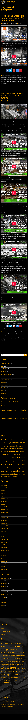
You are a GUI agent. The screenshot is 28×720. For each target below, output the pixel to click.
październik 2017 (5, 550)
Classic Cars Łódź (17, 439)
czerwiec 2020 (4, 517)
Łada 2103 (18, 474)
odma (18, 75)
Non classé (3, 377)
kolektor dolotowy (6, 75)
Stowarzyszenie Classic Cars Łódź (9, 401)
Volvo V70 (4, 457)
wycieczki (9, 461)
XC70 (20, 461)
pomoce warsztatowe (17, 448)
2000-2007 (8, 643)
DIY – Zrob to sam (5, 363)
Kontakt (3, 634)
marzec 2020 (4, 520)
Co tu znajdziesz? (5, 631)
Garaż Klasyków (5, 403)
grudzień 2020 (4, 509)
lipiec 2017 (3, 555)
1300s (3, 440)
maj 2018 (3, 536)
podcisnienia (4, 77)
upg (10, 79)
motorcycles (14, 446)
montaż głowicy (4, 333)
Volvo (2, 390)
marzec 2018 (4, 542)
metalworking (4, 368)
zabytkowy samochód (9, 471)
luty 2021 (3, 504)
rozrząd (18, 335)
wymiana (15, 461)
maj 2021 (3, 496)
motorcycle (5, 446)
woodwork (23, 457)
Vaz (15, 454)
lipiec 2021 (3, 493)
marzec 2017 (4, 563)
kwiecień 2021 (4, 498)
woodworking (4, 393)
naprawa (21, 446)
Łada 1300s (9, 474)
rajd (24, 448)
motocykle (3, 371)
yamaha (12, 464)
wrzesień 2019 (4, 523)
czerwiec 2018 (4, 534)
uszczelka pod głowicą (16, 79)
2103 (11, 440)
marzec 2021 (4, 501)
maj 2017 (3, 558)
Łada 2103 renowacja (13, 476)
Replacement (14, 451)
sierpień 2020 (4, 512)
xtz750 (7, 464)
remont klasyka (4, 385)
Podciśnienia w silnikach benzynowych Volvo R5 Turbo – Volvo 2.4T (13, 18)
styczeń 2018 (4, 547)
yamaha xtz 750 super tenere (8, 468)
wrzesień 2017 (4, 553)
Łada (2, 366)
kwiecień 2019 (4, 528)
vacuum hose (8, 81)
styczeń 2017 (4, 569)
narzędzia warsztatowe (6, 374)
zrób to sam (21, 471)
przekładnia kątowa (11, 335)
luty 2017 (3, 566)
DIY (22, 440)
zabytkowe (20, 468)
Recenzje (3, 382)
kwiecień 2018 (4, 539)
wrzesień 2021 (4, 490)
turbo (25, 77)
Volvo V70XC (9, 457)
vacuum (3, 81)
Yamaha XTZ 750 (20, 464)
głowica (4, 331)
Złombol (3, 405)
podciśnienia (11, 77)
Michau (19, 23)
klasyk (3, 443)
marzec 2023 (4, 487)
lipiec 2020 (3, 515)
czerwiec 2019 (4, 525)
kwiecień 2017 (4, 561)
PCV (21, 75)
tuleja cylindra (20, 77)
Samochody (4, 387)
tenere (8, 454)
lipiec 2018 (3, 531)
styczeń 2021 (4, 506)
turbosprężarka (5, 79)
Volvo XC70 (16, 457)
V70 (12, 454)
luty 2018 (3, 544)
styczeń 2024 (4, 485)
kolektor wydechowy (21, 331)
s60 (19, 451)
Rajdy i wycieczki (5, 379)
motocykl (13, 443)
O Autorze (3, 628)
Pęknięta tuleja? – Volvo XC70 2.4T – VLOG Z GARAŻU (12, 95)
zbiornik (6, 83)
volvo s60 (23, 454)
